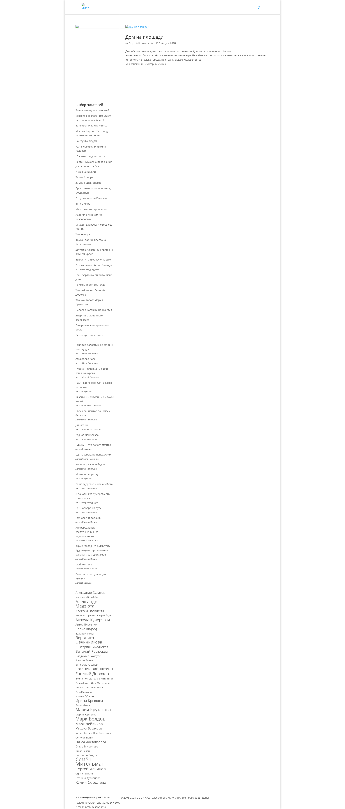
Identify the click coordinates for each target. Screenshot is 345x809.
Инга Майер (97, 687)
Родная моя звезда (87, 435)
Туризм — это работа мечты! (93, 445)
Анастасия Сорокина (85, 615)
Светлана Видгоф (86, 755)
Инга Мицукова (83, 692)
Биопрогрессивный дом (90, 464)
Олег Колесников (102, 733)
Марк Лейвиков (89, 724)
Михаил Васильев (88, 728)
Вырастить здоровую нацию (93, 259)
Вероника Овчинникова (88, 640)
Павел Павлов (83, 750)
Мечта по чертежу (86, 474)
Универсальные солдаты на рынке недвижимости (86, 532)
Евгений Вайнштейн (94, 669)
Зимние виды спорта (88, 182)
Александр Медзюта (86, 603)
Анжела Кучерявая (92, 620)
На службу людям (86, 141)
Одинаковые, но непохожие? (93, 454)
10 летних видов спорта (90, 156)
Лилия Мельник (84, 705)
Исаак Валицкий (85, 171)
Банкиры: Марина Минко (91, 125)
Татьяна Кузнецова (87, 778)
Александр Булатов (90, 592)
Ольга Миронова (86, 746)
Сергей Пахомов (84, 773)
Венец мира (82, 203)
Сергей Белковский (141, 43)
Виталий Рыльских (91, 651)
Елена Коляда (83, 678)
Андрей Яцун (104, 615)
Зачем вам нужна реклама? (92, 110)
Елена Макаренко (103, 678)
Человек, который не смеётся (93, 310)
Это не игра (82, 234)
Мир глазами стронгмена (91, 209)
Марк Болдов (90, 719)
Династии (81, 425)
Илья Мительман (100, 683)
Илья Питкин (82, 687)
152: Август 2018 (166, 43)
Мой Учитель (83, 564)
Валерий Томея (85, 633)
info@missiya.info (95, 807)
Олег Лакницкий (84, 737)
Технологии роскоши (88, 518)
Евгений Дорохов (92, 674)
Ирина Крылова (89, 701)
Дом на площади (144, 37)
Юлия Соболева (90, 782)
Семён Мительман (90, 761)
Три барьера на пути (88, 508)
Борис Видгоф (86, 629)
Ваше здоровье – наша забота (94, 484)
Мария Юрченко (85, 714)
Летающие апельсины (89, 335)
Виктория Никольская (91, 647)
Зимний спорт (84, 177)
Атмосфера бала (85, 359)
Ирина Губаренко (86, 696)
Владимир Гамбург (87, 656)
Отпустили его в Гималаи (91, 198)
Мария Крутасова (93, 710)
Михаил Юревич (83, 733)
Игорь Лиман (82, 683)
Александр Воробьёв (86, 597)
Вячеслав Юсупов (86, 664)
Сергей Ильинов (90, 769)
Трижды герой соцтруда (90, 284)
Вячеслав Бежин (84, 660)
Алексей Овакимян (89, 611)
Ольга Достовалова (90, 742)
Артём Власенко (86, 624)
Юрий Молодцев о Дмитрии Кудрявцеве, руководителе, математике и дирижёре (93, 550)
